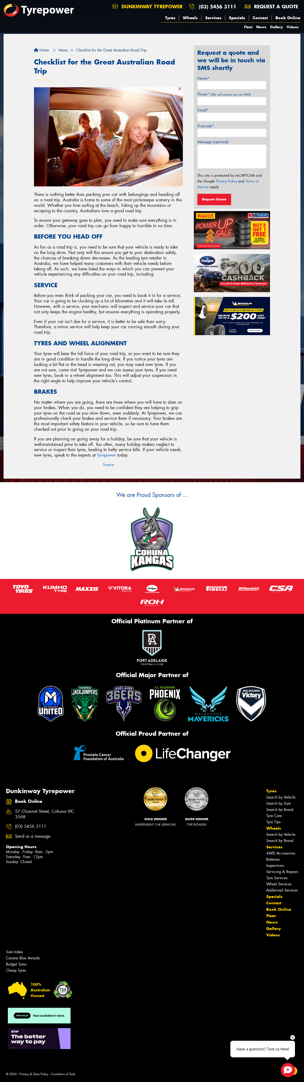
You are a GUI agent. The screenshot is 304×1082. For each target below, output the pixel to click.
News (261, 27)
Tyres (170, 17)
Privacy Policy (226, 181)
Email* (203, 110)
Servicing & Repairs (282, 871)
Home (43, 50)
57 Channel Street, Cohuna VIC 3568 (44, 814)
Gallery (276, 27)
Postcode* (205, 126)
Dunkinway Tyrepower (151, 6)
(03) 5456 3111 (217, 6)
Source (108, 464)
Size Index (14, 951)
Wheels (190, 17)
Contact (260, 17)
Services (213, 17)
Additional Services (282, 890)
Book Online (288, 17)
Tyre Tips (273, 821)
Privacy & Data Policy (33, 1074)
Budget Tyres (16, 964)
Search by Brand (279, 809)
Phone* (224, 94)
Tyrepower (106, 455)
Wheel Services (278, 884)
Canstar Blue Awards (23, 958)
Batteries (273, 859)
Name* (203, 78)
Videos (293, 27)
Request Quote (214, 199)
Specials (237, 17)
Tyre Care (274, 815)
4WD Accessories (280, 853)
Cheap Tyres (16, 970)
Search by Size (278, 803)
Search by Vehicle (280, 797)
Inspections (275, 865)
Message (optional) (212, 141)
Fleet (248, 27)
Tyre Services (276, 877)
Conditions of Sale (63, 1074)
